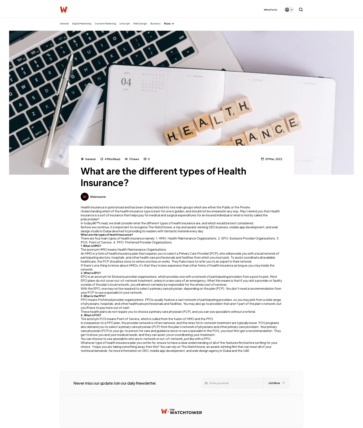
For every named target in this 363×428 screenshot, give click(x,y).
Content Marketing (105, 23)
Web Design (140, 23)
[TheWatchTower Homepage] (63, 9)
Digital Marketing (81, 23)
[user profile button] (289, 9)
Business (155, 23)
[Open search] (301, 9)
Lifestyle (125, 23)
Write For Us (270, 9)
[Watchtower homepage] (181, 411)
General (64, 23)
